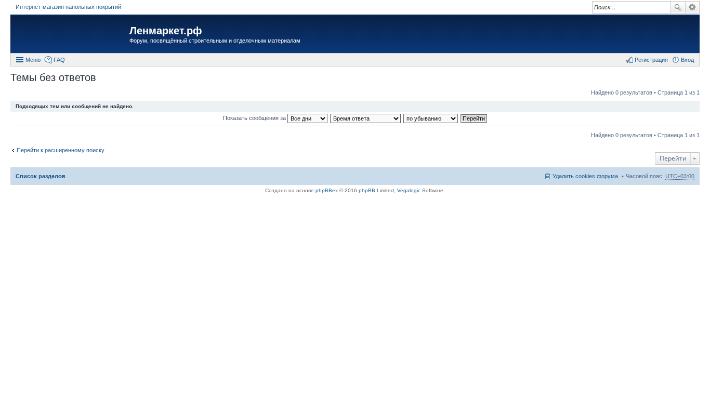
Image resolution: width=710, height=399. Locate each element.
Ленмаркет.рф (165, 30)
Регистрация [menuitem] (651, 60)
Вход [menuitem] (687, 60)
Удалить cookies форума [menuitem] (585, 176)
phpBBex (326, 190)
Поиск (678, 7)
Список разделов (40, 176)
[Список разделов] (71, 35)
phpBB (367, 190)
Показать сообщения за (255, 118)
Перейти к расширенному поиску (60, 150)
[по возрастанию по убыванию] (431, 118)
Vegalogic (408, 190)
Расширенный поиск (693, 7)
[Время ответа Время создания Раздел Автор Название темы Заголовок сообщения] (366, 118)
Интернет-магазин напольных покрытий (68, 7)
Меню (33, 60)
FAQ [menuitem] (59, 60)
